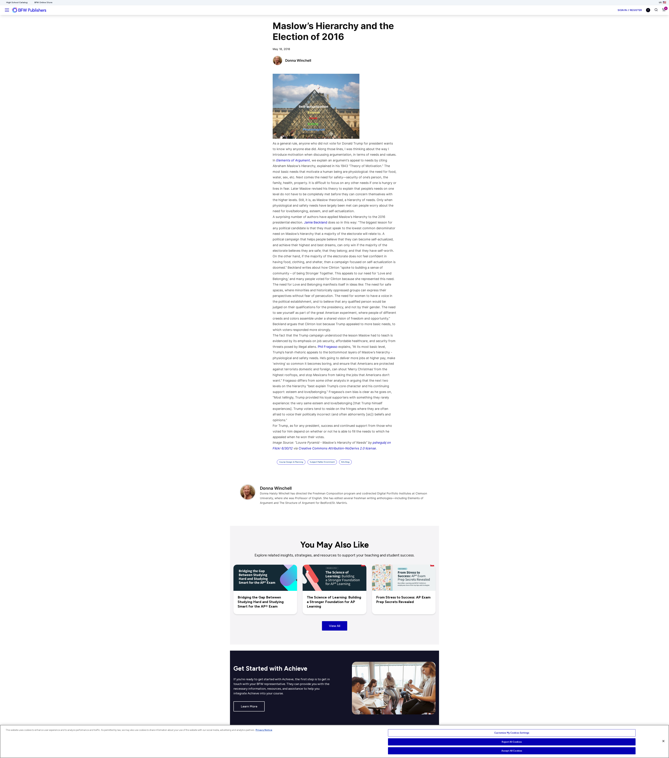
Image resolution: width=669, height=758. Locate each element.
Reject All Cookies (512, 742)
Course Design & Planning (291, 462)
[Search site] (656, 10)
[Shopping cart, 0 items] (664, 10)
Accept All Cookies (511, 750)
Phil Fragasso (327, 346)
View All (334, 626)
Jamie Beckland (315, 222)
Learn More (249, 706)
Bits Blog (345, 462)
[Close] (663, 741)
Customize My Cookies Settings (511, 733)
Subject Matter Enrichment (322, 462)
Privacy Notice (264, 730)
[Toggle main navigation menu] (6, 10)
